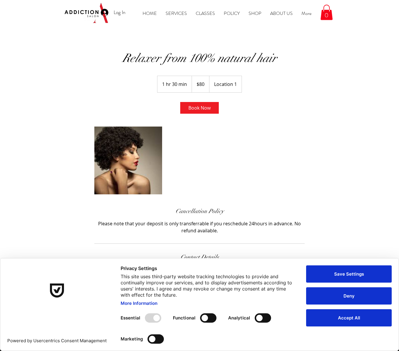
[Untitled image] (128, 160)
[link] (199, 108)
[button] (326, 12)
